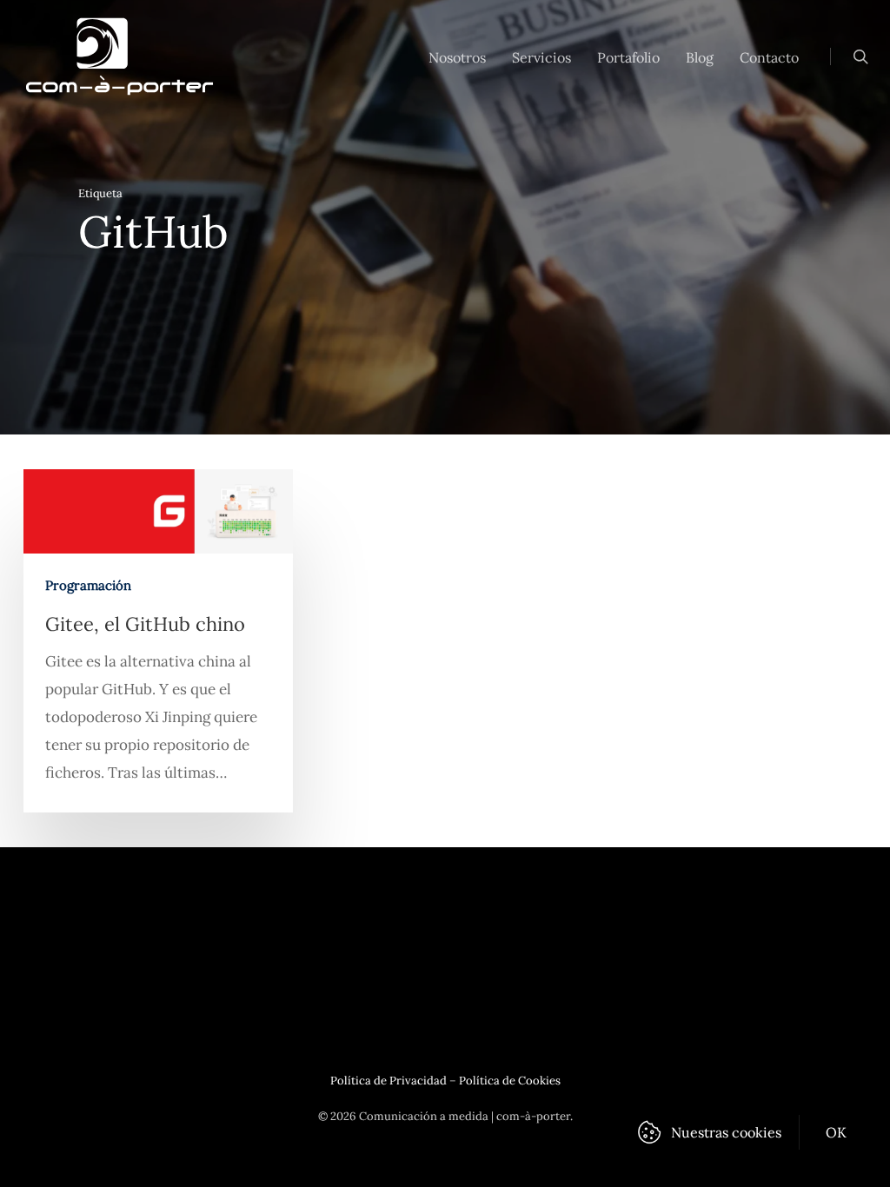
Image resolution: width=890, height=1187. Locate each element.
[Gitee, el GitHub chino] (158, 640)
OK (836, 1132)
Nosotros (457, 57)
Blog (700, 57)
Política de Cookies (510, 1080)
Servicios (541, 57)
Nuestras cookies (726, 1132)
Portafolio (628, 57)
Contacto (769, 57)
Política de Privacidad (388, 1080)
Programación (88, 585)
